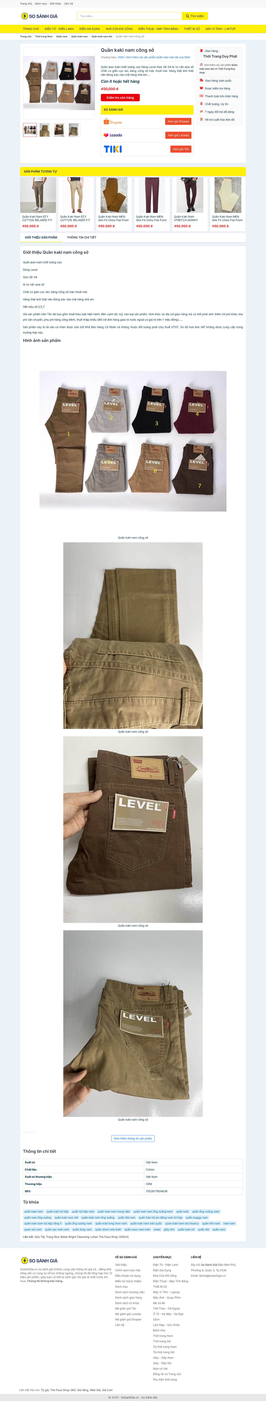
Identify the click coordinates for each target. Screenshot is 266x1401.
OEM (121, 57)
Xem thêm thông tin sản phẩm (133, 1138)
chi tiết (81, 237)
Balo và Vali (160, 1368)
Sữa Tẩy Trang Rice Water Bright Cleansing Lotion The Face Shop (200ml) (82, 1236)
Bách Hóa (159, 1330)
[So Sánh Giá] (39, 1260)
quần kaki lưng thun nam (111, 1223)
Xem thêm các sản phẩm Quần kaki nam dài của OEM (158, 57)
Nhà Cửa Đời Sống (119, 28)
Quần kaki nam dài (102, 36)
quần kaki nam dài (66, 1217)
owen (157, 1229)
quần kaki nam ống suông (98, 1217)
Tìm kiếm (196, 16)
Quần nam (62, 36)
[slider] (30, 130)
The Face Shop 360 (63, 1390)
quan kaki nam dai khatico (182, 1223)
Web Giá (95, 1390)
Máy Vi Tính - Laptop (221, 28)
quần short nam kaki (108, 1229)
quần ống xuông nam (205, 1211)
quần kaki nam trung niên (114, 1211)
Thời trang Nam (44, 36)
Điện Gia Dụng (89, 28)
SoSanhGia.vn (130, 1397)
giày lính (169, 1229)
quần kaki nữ (186, 1229)
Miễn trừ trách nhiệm (128, 1281)
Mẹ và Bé (159, 1303)
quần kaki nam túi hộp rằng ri (43, 1223)
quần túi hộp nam (83, 1211)
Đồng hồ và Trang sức (167, 1374)
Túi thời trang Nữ (163, 1352)
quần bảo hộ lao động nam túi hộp (160, 1217)
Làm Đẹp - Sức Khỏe (166, 1324)
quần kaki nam (33, 1211)
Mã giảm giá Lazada (128, 1314)
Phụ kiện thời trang (165, 1379)
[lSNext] (90, 83)
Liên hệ (68, 3)
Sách (156, 1319)
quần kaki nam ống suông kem (153, 1211)
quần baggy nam (197, 1217)
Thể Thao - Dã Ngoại (166, 1308)
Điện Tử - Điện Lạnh (59, 28)
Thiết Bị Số (192, 28)
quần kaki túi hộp (58, 1211)
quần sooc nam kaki (137, 1229)
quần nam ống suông (37, 1217)
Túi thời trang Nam (165, 1346)
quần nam (219, 1229)
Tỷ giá (45, 1390)
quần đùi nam (126, 1217)
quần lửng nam (82, 1229)
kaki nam (229, 1223)
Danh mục (41, 3)
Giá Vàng (82, 1390)
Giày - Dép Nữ (162, 1363)
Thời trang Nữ (162, 1341)
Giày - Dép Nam (163, 1357)
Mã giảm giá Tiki (125, 1308)
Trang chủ (26, 3)
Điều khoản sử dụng (128, 1275)
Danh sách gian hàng (128, 1297)
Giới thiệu (55, 3)
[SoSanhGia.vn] (39, 16)
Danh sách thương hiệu (129, 1292)
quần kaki (182, 1211)
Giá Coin (107, 1390)
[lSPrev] (28, 83)
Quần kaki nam (79, 36)
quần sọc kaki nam (57, 1229)
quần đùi (203, 1229)
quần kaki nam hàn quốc (146, 1223)
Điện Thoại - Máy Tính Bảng (158, 28)
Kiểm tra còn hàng (120, 98)
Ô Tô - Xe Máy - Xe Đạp (168, 1314)
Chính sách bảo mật (127, 1270)
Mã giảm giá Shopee (128, 1319)
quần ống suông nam (78, 1223)
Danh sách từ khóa (127, 1303)
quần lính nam (211, 1223)
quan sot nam (33, 1229)
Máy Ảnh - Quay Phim (167, 1297)
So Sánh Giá (149, 1397)
